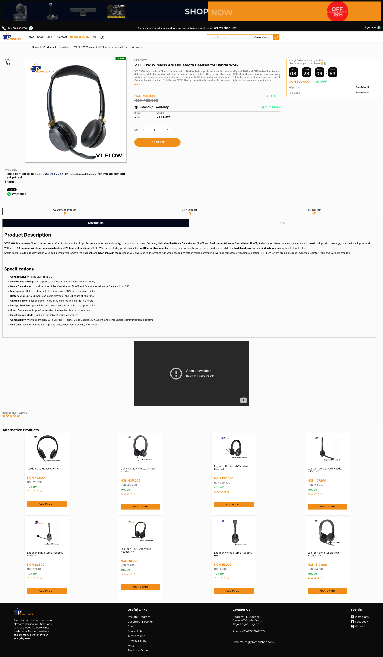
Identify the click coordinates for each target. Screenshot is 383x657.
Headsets (64, 47)
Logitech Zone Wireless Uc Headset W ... (323, 554)
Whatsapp (19, 194)
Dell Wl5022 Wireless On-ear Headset (138, 470)
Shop (40, 37)
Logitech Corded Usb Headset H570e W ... (326, 470)
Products (48, 47)
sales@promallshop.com (83, 174)
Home (30, 37)
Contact (62, 37)
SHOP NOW (230, 28)
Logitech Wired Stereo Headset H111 (233, 554)
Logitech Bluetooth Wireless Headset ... (231, 468)
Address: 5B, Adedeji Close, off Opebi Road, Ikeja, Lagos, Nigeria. (247, 620)
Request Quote (80, 37)
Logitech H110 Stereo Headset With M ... (45, 554)
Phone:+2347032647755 (248, 631)
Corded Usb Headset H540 (43, 468)
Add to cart (157, 142)
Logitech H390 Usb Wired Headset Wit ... (136, 550)
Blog (49, 37)
